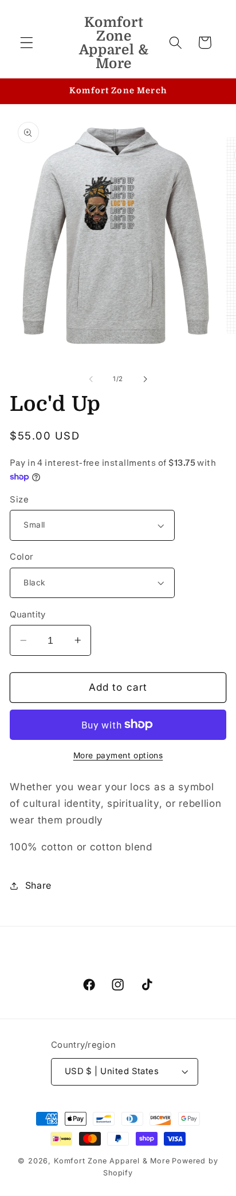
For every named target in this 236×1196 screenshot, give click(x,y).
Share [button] (38, 885)
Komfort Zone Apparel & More (112, 1161)
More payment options (118, 755)
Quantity (28, 614)
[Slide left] (91, 378)
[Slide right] (145, 378)
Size (19, 499)
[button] (26, 42)
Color (21, 557)
